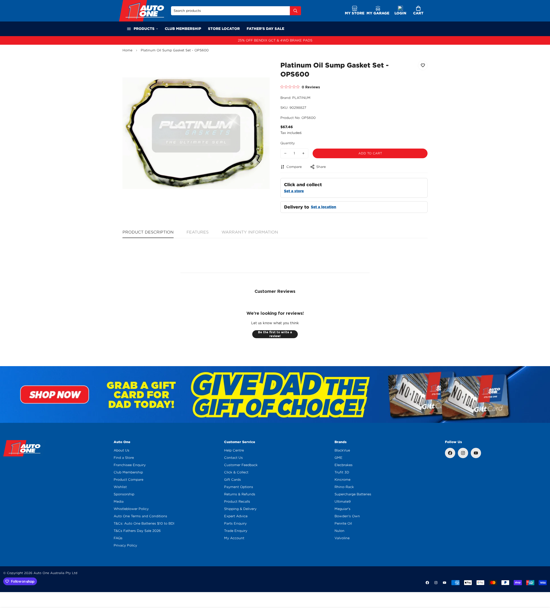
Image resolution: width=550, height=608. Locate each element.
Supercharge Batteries (353, 494)
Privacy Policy (125, 545)
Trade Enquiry (235, 531)
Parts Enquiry (235, 523)
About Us (121, 450)
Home (127, 50)
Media (119, 502)
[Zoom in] (260, 69)
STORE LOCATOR (224, 29)
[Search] (295, 10)
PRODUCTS (144, 29)
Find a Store (124, 458)
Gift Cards (232, 480)
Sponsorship (124, 494)
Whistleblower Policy (131, 509)
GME (338, 458)
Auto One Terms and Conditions (140, 516)
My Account (234, 538)
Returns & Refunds (239, 494)
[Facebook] (450, 453)
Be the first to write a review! (275, 334)
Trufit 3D (342, 472)
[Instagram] (463, 453)
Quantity (287, 143)
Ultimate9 (343, 502)
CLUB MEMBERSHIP (183, 29)
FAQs (118, 538)
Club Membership (128, 472)
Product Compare (128, 480)
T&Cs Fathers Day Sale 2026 (137, 531)
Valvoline (342, 538)
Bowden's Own (347, 516)
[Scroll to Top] (542, 585)
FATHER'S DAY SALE (265, 29)
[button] (418, 11)
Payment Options (238, 487)
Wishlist (120, 487)
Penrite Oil (343, 523)
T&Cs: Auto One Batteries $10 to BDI (144, 523)
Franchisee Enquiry (130, 465)
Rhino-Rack (344, 487)
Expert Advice (236, 516)
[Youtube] (476, 453)
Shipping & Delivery (240, 509)
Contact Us (233, 458)
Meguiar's (342, 509)
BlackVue (342, 450)
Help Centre (234, 450)
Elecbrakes (344, 465)
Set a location (323, 207)
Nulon (339, 531)
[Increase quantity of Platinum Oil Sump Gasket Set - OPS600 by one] (303, 153)
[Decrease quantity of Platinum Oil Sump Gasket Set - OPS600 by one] (285, 153)
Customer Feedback (241, 465)
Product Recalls (237, 502)
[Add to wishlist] (423, 65)
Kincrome (342, 480)
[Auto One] (145, 10)
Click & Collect (236, 472)
